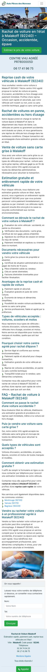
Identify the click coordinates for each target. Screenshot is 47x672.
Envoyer (11, 623)
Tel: (5, 611)
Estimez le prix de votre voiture (21, 50)
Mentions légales (23, 656)
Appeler (24, 669)
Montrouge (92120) (13, 500)
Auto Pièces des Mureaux (19, 3)
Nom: (6, 601)
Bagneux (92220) (12, 506)
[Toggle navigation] (41, 3)
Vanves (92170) (12, 503)
